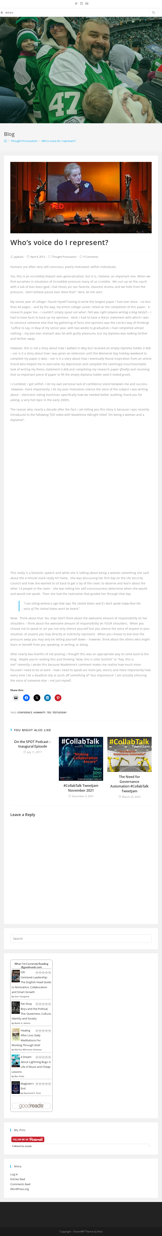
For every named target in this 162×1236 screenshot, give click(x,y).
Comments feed (20, 1184)
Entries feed (17, 1179)
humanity (39, 712)
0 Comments (90, 256)
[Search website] (154, 12)
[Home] (5, 141)
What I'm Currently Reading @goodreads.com (31, 965)
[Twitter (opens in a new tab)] (76, 3)
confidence (24, 712)
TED (49, 712)
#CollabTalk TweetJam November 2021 (80, 788)
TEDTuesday (59, 712)
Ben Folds (19, 1076)
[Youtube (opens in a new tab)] (86, 3)
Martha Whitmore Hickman (28, 1049)
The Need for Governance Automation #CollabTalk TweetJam (129, 783)
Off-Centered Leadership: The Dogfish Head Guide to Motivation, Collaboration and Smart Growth (31, 982)
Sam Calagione (22, 996)
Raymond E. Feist (32, 1093)
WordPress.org (19, 1189)
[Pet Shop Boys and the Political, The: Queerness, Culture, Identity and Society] (16, 1007)
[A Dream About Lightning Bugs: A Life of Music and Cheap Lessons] (16, 1061)
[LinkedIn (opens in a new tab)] (81, 3)
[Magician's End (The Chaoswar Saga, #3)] (16, 1087)
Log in (14, 1174)
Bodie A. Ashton (22, 1023)
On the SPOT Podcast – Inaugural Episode (32, 744)
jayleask (18, 256)
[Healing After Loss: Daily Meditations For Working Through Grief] (16, 1034)
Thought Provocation (64, 256)
